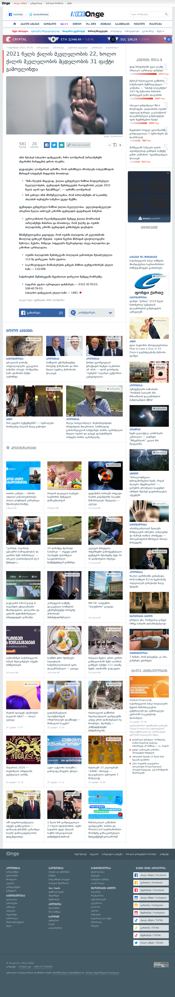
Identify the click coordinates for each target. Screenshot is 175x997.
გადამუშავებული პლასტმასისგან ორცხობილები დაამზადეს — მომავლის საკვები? (64, 704)
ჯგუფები (18, 14)
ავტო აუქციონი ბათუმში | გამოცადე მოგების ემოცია (64, 759)
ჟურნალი (50, 24)
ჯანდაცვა (10, 907)
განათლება (11, 903)
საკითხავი (122, 24)
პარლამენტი (12, 872)
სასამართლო (112, 47)
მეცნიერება (54, 899)
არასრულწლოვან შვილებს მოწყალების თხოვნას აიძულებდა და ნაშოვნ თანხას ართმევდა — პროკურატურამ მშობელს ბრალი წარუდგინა (149, 522)
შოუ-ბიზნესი (54, 912)
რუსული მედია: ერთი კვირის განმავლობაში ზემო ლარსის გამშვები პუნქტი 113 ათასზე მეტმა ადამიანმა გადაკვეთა (105, 650)
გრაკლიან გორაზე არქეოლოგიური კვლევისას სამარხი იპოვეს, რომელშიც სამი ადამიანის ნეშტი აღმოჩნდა (26, 357)
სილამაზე (95, 892)
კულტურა (55, 904)
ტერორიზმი (12, 875)
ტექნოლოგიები (56, 892)
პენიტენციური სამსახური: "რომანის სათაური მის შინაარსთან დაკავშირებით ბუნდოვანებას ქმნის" (149, 381)
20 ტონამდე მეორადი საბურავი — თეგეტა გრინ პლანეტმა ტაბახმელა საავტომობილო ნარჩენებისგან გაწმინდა (64, 540)
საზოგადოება (132, 31)
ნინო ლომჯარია (55, 300)
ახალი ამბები (20, 3)
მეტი (159, 31)
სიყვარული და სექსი (101, 918)
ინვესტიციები (41, 14)
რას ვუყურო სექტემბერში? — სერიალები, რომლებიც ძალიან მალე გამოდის (36, 406)
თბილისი (10, 911)
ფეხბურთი (54, 920)
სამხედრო (11, 891)
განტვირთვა (36, 3)
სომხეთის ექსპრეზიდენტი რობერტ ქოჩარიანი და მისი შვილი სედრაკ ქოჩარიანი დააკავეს (66, 355)
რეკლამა (155, 24)
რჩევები (95, 926)
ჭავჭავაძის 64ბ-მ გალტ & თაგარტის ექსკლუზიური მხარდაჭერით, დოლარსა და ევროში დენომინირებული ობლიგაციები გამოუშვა (23, 595)
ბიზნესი (52, 875)
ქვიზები (105, 24)
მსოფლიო (11, 879)
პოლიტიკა (116, 31)
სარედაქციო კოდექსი (112, 854)
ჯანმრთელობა (101, 868)
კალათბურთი (55, 928)
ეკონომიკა (148, 31)
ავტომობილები (98, 899)
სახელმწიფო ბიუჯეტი (59, 879)
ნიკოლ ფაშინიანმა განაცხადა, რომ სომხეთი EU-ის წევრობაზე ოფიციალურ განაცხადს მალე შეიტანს (149, 568)
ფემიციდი (39, 300)
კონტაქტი (164, 854)
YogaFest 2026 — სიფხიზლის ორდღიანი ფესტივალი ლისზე (23, 759)
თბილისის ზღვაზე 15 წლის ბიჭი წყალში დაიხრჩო (148, 758)
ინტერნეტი (54, 895)
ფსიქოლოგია (98, 872)
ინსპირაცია (96, 922)
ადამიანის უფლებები (78, 47)
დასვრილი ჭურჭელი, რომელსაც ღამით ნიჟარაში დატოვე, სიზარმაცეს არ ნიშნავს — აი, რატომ (150, 742)
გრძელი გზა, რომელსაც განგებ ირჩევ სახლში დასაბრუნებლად (149, 608)
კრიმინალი (97, 47)
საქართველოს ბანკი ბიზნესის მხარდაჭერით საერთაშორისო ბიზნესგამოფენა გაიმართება (149, 251)
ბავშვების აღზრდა (100, 879)
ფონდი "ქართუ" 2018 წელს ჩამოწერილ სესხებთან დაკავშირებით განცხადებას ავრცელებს (149, 293)
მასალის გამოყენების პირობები (141, 854)
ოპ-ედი (91, 24)
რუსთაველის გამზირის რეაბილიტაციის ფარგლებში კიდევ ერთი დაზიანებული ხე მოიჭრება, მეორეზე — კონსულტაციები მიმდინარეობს (105, 704)
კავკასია (10, 883)
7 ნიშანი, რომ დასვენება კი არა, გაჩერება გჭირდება (149, 645)
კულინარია (96, 903)
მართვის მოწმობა (55, 3)
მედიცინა (95, 875)
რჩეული (139, 24)
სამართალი (58, 47)
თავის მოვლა (97, 883)
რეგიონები (11, 914)
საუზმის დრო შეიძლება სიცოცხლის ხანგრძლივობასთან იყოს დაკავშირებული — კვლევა (64, 650)
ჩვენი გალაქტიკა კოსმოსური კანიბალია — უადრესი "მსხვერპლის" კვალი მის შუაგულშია (149, 425)
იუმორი (95, 911)
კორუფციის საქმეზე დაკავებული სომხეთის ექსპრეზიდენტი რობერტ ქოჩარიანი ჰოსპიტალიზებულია (64, 595)
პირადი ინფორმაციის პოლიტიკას (102, 972)
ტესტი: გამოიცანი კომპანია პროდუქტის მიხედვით (145, 751)
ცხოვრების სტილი (103, 888)
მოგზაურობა (97, 895)
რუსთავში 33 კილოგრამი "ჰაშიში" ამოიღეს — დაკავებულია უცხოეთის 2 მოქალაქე (105, 759)
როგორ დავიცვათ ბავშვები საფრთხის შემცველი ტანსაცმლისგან (64, 485)
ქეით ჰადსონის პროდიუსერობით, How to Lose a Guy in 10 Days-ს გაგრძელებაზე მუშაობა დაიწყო (149, 337)
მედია (9, 926)
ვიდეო (77, 24)
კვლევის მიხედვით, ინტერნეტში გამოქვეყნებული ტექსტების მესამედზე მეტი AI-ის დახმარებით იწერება (105, 540)
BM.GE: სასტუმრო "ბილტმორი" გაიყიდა (105, 595)
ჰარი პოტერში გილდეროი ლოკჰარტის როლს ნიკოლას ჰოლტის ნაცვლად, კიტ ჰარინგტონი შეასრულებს (150, 768)
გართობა (95, 907)
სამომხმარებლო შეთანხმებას (66, 972)
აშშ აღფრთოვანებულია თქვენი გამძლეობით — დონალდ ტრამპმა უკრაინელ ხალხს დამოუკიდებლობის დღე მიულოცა (23, 814)
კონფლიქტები (13, 887)
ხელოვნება (54, 908)
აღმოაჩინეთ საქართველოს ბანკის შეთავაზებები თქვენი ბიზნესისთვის (23, 650)
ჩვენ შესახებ (81, 854)
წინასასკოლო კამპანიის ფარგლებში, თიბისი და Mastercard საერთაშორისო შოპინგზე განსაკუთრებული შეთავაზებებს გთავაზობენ (105, 814)
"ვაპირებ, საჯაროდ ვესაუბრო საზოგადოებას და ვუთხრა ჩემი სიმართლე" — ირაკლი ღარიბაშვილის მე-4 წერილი (23, 540)
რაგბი (52, 924)
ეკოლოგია (11, 899)
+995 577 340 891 (42, 966)
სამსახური (96, 914)
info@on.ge (24, 966)
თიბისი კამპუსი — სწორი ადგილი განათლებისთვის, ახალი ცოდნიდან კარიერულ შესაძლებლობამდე (23, 485)
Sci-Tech (54, 888)
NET (64, 24)
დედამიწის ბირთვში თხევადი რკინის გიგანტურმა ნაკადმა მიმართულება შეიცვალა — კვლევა (105, 485)
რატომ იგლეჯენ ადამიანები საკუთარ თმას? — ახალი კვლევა (23, 704)
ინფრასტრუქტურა (15, 922)
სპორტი (54, 916)
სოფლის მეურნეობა (59, 883)
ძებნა (69, 3)
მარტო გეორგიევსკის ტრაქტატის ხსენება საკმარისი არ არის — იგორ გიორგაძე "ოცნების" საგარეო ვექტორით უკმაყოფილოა (106, 357)
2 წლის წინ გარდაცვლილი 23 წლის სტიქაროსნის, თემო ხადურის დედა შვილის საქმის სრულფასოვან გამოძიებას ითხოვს (64, 814)
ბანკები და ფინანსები (59, 872)
